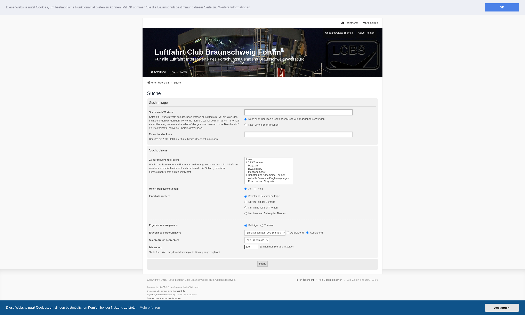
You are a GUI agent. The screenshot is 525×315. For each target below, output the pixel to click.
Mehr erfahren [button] (150, 307)
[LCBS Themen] (268, 162)
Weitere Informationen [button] (234, 7)
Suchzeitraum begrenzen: (164, 240)
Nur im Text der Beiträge (261, 201)
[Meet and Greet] (268, 172)
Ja (249, 188)
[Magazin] (268, 165)
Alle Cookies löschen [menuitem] (330, 279)
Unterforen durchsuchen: (164, 188)
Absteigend (316, 232)
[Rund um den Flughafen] (268, 181)
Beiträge (253, 225)
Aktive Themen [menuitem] (366, 32)
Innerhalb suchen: (159, 196)
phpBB (162, 287)
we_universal (158, 294)
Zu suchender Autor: (161, 134)
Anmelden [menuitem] (372, 23)
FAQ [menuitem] (173, 71)
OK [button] (502, 7)
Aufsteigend (297, 232)
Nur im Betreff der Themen (263, 207)
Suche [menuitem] (183, 71)
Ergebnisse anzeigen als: (163, 225)
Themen (269, 225)
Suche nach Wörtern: (161, 112)
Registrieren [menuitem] (351, 23)
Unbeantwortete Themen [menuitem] (339, 32)
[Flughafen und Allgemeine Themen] (268, 175)
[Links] (268, 159)
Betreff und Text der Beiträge (264, 196)
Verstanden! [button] (502, 307)
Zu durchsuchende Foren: (164, 159)
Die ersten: (155, 247)
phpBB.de (180, 291)
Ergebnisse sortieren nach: (165, 232)
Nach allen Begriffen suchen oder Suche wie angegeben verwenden (286, 119)
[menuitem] (158, 72)
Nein (260, 188)
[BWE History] (268, 169)
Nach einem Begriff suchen (263, 124)
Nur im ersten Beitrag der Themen (267, 213)
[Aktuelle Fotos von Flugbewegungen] (268, 178)
